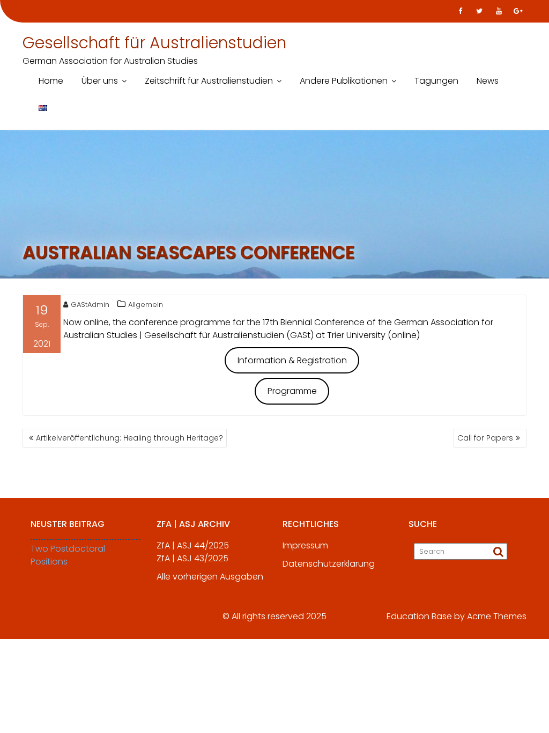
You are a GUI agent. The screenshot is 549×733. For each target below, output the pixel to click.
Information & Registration (292, 360)
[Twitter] (479, 11)
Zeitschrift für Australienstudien (209, 81)
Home (51, 81)
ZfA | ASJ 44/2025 (193, 545)
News (488, 81)
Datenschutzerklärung (329, 564)
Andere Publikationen (344, 81)
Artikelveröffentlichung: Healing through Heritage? (129, 438)
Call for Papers (485, 438)
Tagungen (436, 81)
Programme (292, 391)
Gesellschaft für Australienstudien (154, 42)
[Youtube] (498, 11)
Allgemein (145, 304)
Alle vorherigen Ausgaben (210, 576)
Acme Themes (496, 616)
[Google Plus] (517, 11)
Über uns (99, 81)
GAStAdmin (90, 304)
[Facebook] (460, 11)
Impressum (305, 545)
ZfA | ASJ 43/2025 (192, 558)
